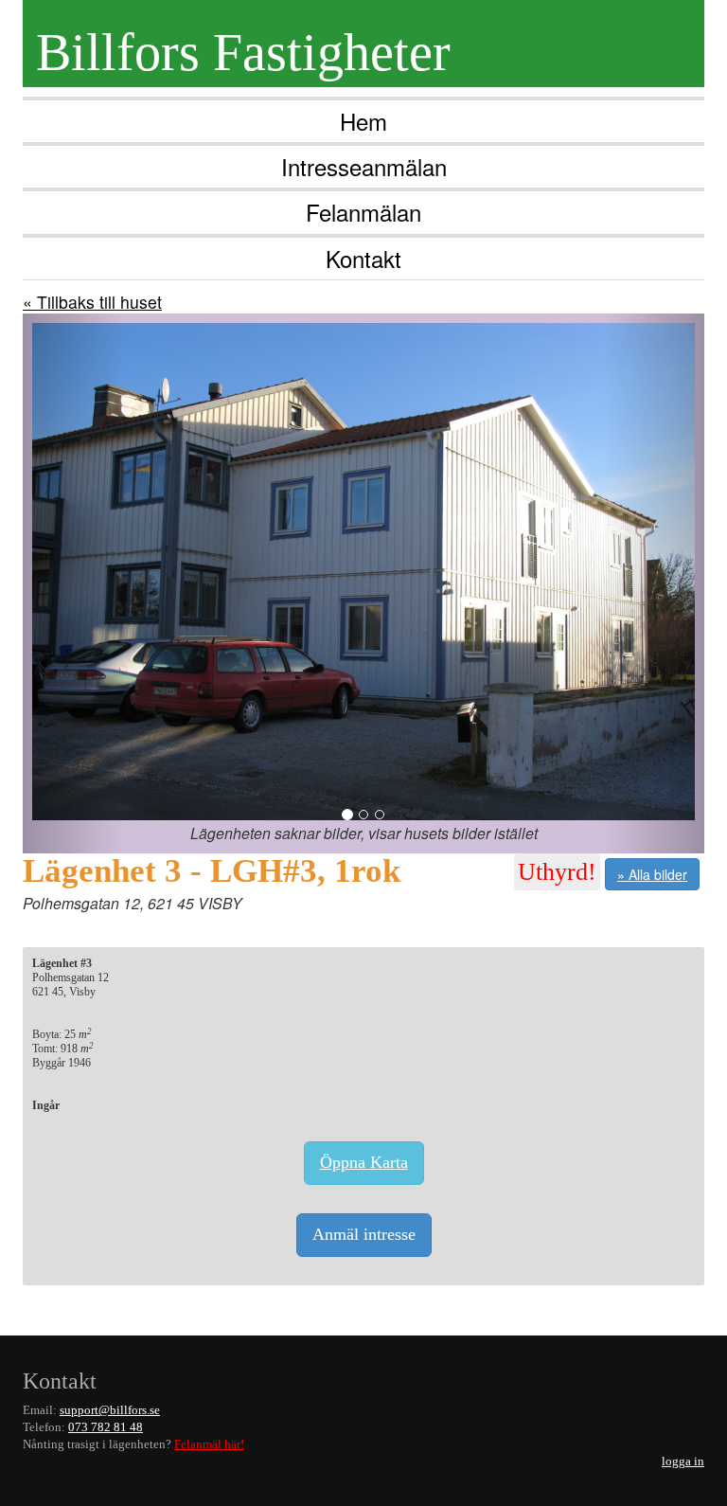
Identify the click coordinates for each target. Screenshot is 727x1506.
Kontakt (363, 258)
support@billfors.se (110, 1410)
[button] (74, 583)
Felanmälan (363, 211)
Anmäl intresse (364, 1234)
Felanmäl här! (209, 1444)
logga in (683, 1461)
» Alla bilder (652, 874)
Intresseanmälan (364, 166)
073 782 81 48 (105, 1427)
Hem (363, 120)
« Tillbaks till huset (92, 302)
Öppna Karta (364, 1162)
